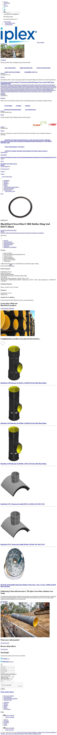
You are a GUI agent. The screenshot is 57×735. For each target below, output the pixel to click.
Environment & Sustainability (10, 698)
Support (2, 127)
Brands (2, 111)
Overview (3, 233)
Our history (6, 721)
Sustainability (4, 152)
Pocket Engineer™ (5, 166)
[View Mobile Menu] (1, 178)
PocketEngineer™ (8, 189)
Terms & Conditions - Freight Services (36, 732)
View (13, 266)
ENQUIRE (11, 308)
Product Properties (10, 233)
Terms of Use (20, 732)
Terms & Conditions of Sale (34, 733)
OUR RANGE (4, 649)
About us (6, 719)
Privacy (5, 725)
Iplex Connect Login (10, 23)
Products (3, 73)
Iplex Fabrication (8, 697)
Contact (3, 171)
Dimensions (28, 233)
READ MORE (4, 601)
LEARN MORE (4, 308)
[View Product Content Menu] (1, 238)
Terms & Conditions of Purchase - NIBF (18, 733)
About (2, 158)
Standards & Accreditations (37, 233)
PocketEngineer (9, 24)
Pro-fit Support (7, 709)
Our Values (6, 722)
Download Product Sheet (10, 230)
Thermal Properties (8, 244)
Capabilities (3, 43)
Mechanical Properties (19, 233)
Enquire (2, 230)
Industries (3, 94)
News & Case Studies (9, 696)
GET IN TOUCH (5, 643)
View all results (7, 21)
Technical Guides (8, 700)
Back (2, 193)
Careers (5, 723)
